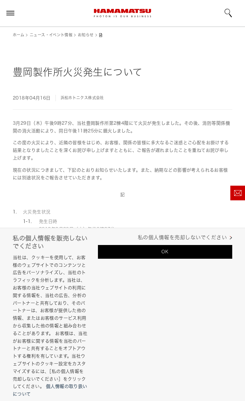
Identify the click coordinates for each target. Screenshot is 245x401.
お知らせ (85, 35)
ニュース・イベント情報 (51, 35)
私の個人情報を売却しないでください (182, 237)
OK (164, 251)
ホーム (18, 35)
